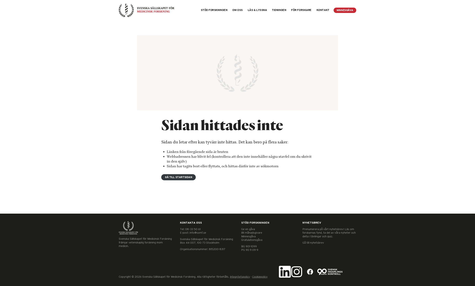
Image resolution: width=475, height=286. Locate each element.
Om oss (237, 10)
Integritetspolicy (240, 276)
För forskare (301, 10)
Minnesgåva (345, 10)
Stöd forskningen (214, 10)
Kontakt (323, 10)
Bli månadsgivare (251, 232)
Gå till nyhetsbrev (313, 242)
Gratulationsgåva (251, 240)
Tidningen (279, 10)
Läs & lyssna (257, 10)
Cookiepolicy (260, 276)
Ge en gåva (248, 229)
